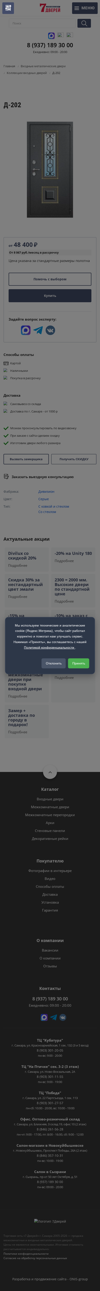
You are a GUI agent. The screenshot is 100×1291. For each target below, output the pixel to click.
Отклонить (54, 663)
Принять (78, 663)
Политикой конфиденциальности (49, 647)
